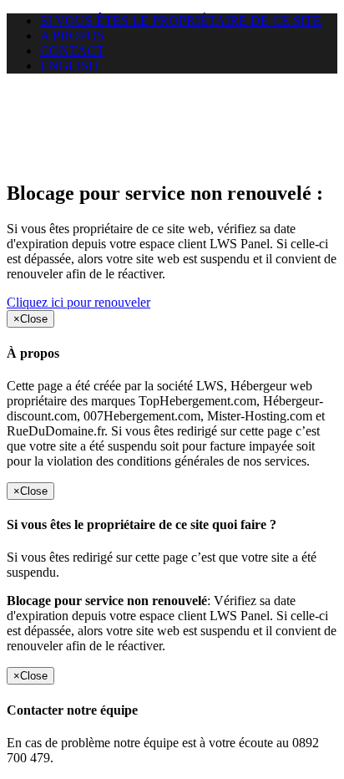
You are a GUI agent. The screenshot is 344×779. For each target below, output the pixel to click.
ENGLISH (69, 66)
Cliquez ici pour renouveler (78, 302)
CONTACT (72, 50)
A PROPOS (72, 35)
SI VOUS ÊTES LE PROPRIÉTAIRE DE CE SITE (180, 20)
